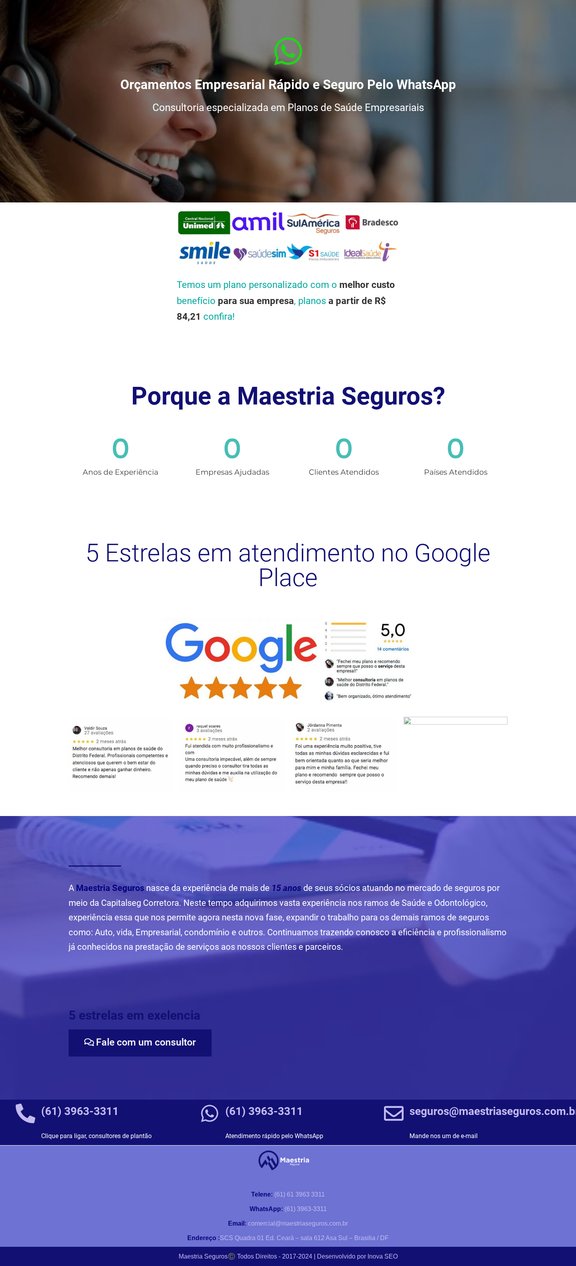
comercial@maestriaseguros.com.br (288, 1223)
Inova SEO (383, 1256)
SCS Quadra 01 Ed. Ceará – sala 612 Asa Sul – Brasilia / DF (288, 1238)
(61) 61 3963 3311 (288, 1194)
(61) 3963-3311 (80, 1111)
